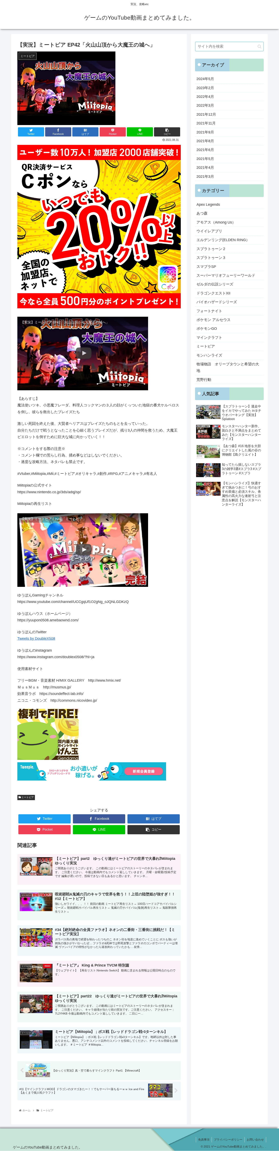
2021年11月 (206, 123)
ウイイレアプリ (209, 231)
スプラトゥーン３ (211, 258)
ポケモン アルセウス (213, 320)
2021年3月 (205, 176)
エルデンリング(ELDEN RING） (223, 240)
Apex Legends (208, 204)
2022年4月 (205, 97)
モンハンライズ (209, 355)
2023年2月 (205, 88)
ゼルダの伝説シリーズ (214, 284)
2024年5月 (205, 79)
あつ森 (202, 213)
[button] (259, 46)
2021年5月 (205, 159)
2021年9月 (205, 132)
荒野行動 (203, 380)
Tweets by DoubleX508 (36, 638)
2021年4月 (205, 168)
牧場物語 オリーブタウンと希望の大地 (227, 367)
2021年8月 (205, 141)
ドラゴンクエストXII (213, 293)
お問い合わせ (255, 1139)
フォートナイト (209, 311)
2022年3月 (205, 105)
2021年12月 (206, 114)
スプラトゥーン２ (211, 249)
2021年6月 (205, 150)
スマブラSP (206, 267)
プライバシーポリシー (228, 1139)
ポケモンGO (206, 329)
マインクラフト (209, 338)
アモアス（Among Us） (216, 222)
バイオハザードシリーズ (216, 302)
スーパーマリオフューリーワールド (225, 275)
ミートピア (27, 797)
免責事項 (204, 1139)
